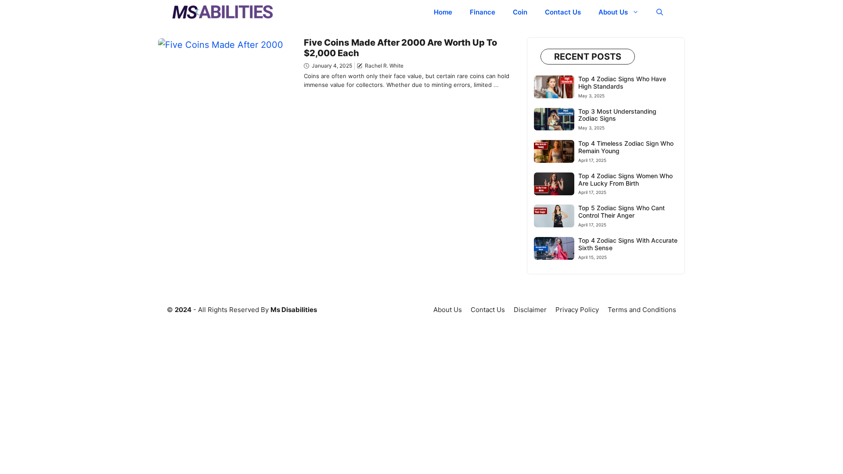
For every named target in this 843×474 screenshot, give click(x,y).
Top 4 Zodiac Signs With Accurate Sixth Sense (627, 244)
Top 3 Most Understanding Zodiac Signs (617, 115)
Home (443, 12)
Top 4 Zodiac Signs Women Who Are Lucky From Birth (625, 179)
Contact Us (563, 12)
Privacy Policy (577, 309)
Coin (520, 12)
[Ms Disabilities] (222, 12)
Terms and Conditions (642, 309)
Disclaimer (530, 309)
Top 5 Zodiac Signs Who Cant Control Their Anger (621, 211)
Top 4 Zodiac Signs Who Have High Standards (622, 82)
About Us (613, 12)
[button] (660, 12)
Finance (482, 12)
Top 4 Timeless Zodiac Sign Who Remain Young (626, 147)
